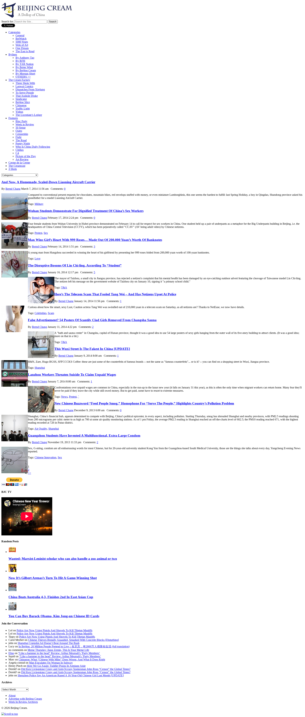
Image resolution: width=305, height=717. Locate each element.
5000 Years (22, 41)
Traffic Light (23, 108)
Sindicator (21, 99)
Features (13, 118)
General (20, 35)
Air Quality (40, 428)
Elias (11, 653)
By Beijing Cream (26, 70)
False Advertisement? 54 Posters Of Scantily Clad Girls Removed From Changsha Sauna (92, 320)
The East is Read (25, 51)
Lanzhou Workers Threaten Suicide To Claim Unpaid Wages (72, 374)
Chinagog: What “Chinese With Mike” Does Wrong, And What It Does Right (62, 659)
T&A (64, 287)
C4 (17, 153)
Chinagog (21, 105)
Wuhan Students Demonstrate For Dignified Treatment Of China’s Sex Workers (85, 211)
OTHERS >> (23, 76)
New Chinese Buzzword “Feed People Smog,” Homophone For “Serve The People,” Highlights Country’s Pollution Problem (144, 403)
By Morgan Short (25, 73)
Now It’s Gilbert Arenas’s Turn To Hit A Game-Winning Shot (52, 578)
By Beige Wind (24, 67)
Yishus (19, 111)
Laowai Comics (24, 86)
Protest (38, 232)
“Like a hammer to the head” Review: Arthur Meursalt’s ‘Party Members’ (59, 653)
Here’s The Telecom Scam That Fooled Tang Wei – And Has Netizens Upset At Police (115, 294)
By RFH (20, 60)
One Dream (22, 48)
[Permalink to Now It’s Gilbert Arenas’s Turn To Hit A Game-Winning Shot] (12, 571)
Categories (14, 32)
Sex (46, 232)
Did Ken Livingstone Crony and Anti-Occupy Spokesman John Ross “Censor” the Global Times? (75, 669)
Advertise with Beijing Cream (25, 698)
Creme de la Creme (19, 162)
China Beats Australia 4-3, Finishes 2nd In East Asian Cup (50, 597)
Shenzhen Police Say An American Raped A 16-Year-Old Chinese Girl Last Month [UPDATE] (71, 675)
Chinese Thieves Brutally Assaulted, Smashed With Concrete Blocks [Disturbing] (73, 639)
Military (39, 203)
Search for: (7, 21)
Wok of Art (22, 44)
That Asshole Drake (27, 95)
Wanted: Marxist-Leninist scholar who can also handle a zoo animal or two (62, 558)
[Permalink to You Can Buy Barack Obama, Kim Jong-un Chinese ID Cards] (12, 609)
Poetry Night (23, 143)
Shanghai (53, 428)
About (12, 695)
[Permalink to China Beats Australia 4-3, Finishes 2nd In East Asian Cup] (12, 590)
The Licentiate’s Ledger (29, 114)
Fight (18, 137)
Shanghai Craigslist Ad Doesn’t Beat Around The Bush (48, 643)
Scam (51, 313)
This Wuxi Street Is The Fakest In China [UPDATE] (92, 349)
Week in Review (25, 124)
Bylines (12, 54)
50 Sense (21, 127)
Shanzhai (40, 367)
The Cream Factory (19, 79)
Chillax (20, 149)
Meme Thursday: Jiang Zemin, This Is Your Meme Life (58, 649)
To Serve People (25, 92)
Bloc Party (21, 121)
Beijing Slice (23, 102)
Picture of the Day (26, 156)
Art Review (22, 159)
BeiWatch (21, 38)
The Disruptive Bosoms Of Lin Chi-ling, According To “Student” (75, 265)
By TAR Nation (25, 64)
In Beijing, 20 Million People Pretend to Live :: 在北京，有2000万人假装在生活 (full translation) (74, 646)
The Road (21, 140)
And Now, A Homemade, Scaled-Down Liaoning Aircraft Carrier (48, 182)
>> (29, 472)
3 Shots (12, 168)
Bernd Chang (12, 188)
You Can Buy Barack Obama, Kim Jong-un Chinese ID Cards (53, 616)
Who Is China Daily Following (33, 146)
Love (37, 258)
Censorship (22, 133)
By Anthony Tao (25, 57)
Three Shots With (25, 83)
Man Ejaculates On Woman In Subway (51, 662)
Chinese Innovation (45, 457)
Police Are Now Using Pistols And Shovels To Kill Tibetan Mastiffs (54, 630)
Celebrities (40, 313)
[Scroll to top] (9, 713)
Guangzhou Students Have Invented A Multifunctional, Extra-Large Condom (84, 435)
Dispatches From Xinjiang (30, 89)
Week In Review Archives (23, 701)
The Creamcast (16, 165)
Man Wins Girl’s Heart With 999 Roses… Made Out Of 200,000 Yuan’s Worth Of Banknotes (95, 240)
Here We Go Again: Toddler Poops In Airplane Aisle (56, 665)
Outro (19, 130)
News (64, 396)
